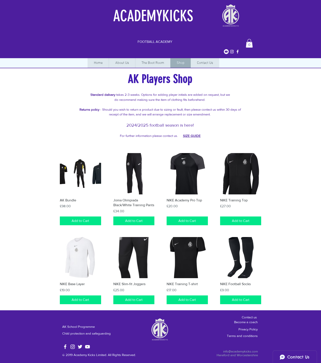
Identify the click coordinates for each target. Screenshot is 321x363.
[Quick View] (80, 173)
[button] (249, 43)
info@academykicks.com (240, 351)
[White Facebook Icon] (65, 347)
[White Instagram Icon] (73, 347)
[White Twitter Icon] (80, 347)
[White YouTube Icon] (87, 347)
